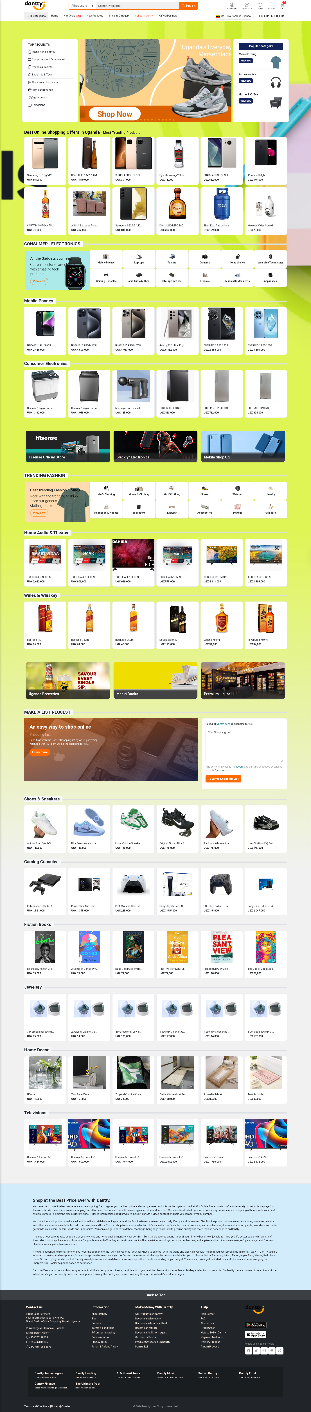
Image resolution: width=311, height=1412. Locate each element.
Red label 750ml (80, 639)
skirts (236, 1225)
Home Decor (36, 1049)
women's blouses (211, 1225)
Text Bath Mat (256, 1094)
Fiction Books (37, 924)
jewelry (270, 1221)
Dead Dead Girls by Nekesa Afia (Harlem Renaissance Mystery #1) (128, 968)
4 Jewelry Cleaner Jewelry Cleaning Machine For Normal (172, 1031)
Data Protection (101, 1337)
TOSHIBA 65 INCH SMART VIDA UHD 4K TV (40, 577)
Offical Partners (168, 15)
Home (54, 15)
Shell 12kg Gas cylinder (217, 225)
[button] (87, 80)
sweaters (259, 1221)
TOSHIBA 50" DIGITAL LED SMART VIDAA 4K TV (261, 577)
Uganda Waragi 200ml (171, 175)
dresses (227, 1225)
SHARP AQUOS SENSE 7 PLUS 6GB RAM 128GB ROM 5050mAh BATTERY (217, 175)
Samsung (217, 1255)
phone (101, 1251)
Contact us (207, 1323)
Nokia (207, 1255)
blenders (38, 1244)
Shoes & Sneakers (42, 799)
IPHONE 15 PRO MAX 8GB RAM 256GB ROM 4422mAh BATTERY (84, 345)
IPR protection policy (103, 1332)
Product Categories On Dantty (152, 1341)
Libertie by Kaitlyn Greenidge (40, 968)
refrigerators (247, 1240)
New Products (95, 15)
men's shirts (172, 1225)
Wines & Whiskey (40, 595)
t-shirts (184, 1225)
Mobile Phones (38, 300)
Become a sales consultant (151, 1323)
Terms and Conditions (37, 1406)
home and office (101, 1240)
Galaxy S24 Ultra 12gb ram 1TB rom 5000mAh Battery (172, 345)
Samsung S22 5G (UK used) (128, 225)
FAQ (203, 1318)
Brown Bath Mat (213, 1094)
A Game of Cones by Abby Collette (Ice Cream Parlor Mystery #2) (84, 968)
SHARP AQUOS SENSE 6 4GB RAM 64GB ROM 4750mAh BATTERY (128, 175)
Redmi (267, 1255)
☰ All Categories (36, 16)
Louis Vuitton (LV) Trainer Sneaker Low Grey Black (261, 843)
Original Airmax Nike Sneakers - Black (172, 843)
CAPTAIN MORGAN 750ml (40, 225)
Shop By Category (119, 15)
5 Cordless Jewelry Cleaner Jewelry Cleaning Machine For (261, 1031)
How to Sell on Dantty (213, 1332)
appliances (60, 1240)
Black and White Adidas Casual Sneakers (217, 843)
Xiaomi (258, 1255)
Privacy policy (99, 1341)
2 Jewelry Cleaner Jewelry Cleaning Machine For (84, 1031)
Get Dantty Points (145, 1337)
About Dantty (99, 1313)
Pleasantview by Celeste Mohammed (217, 968)
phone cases (68, 1263)
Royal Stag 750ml (258, 639)
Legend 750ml (212, 639)
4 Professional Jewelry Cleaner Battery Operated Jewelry (128, 1031)
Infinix (227, 1255)
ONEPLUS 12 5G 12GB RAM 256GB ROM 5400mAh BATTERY (217, 345)
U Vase (31, 1094)
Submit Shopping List (223, 778)
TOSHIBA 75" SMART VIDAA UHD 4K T (217, 577)
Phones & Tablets (42, 67)
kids (102, 1225)
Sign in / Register (274, 15)
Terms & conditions (103, 1327)
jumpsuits (247, 1225)
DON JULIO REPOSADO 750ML (172, 225)
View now (245, 60)
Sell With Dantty (144, 15)
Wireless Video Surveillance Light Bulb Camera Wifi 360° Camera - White (261, 225)
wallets (163, 1229)
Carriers (96, 1323)
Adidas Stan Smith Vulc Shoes (40, 843)
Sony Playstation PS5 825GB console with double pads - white (172, 906)
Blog (94, 1318)
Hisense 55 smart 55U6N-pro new (172, 1157)
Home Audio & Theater (46, 532)
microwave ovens (229, 1240)
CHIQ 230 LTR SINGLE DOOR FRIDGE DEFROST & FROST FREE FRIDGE (261, 408)
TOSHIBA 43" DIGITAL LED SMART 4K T (128, 577)
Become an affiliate (146, 1327)
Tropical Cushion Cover (128, 1094)
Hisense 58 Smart (214, 1157)
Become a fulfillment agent (151, 1332)
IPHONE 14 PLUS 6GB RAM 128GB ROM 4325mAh (40, 345)
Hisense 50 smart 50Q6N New (40, 1157)
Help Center (208, 1313)
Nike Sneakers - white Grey (84, 843)
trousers (195, 1225)
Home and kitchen (42, 89)
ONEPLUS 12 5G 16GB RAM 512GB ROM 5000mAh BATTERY (261, 345)
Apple (243, 1255)
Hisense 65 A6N (257, 1157)
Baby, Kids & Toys (41, 74)
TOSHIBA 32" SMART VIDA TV (172, 577)
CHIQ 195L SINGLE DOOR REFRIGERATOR (217, 408)
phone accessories (243, 1259)
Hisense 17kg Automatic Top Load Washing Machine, (40, 408)
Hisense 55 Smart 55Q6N (128, 1157)
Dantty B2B (141, 1346)
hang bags (152, 1229)
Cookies (66, 1406)
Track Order (208, 1327)
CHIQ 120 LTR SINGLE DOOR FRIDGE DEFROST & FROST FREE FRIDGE (172, 408)
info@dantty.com (39, 1332)
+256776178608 (38, 1337)
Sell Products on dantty (149, 1313)
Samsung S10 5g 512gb (40, 175)
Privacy (55, 1406)
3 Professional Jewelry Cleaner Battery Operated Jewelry (40, 1031)
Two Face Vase (80, 1094)
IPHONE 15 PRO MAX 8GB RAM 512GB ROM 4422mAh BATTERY (128, 345)
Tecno (235, 1255)
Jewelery (33, 987)
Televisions (38, 105)
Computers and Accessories (48, 59)
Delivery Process (210, 1341)
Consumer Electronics (44, 82)
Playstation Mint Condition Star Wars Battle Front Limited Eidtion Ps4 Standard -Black (84, 906)
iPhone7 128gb (256, 175)
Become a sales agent (148, 1318)
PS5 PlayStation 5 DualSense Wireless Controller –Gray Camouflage (217, 906)
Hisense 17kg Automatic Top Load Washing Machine (84, 408)
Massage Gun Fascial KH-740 (128, 408)
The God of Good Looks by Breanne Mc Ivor (261, 968)
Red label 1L (34, 639)
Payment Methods (212, 1337)
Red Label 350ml (124, 639)
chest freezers (265, 1240)
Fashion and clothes (43, 51)
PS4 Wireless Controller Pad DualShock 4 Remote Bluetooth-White (128, 906)
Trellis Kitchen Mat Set (172, 1094)
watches (127, 1229)
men (82, 1225)
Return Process (210, 1346)
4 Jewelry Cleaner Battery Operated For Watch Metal (217, 1031)
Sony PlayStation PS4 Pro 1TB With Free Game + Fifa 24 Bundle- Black (261, 906)
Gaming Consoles (41, 861)
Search (190, 5)
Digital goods (39, 97)
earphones (86, 1263)
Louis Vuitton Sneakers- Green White (128, 843)
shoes (248, 1221)
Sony (250, 1255)
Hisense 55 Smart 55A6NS (84, 1157)
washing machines (55, 1244)
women (90, 1225)
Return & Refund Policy (105, 1346)
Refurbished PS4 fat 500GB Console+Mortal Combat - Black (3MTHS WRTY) (40, 906)
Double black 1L (168, 639)
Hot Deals (72, 15)
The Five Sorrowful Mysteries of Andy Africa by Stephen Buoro (172, 968)
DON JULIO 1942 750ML (84, 175)
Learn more (40, 752)
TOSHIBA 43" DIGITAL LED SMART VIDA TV (84, 577)
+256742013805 (38, 1342)
